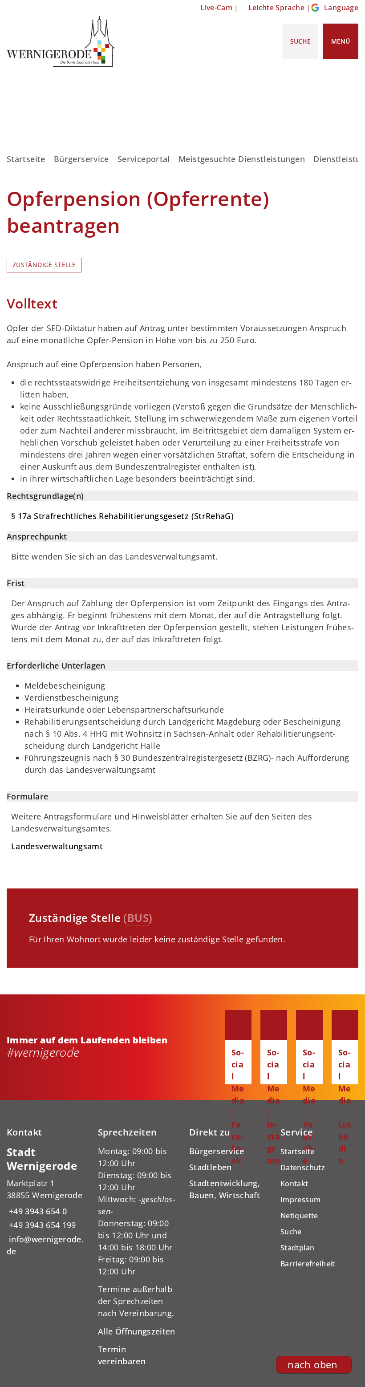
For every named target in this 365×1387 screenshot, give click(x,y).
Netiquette (299, 1216)
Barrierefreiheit (307, 1264)
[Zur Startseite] (61, 41)
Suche (291, 1232)
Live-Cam (216, 7)
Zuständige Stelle (44, 265)
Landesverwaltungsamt (57, 846)
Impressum (300, 1199)
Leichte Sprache (276, 7)
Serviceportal (144, 159)
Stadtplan (297, 1248)
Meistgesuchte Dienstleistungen (241, 159)
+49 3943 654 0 (37, 1211)
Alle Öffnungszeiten (136, 1331)
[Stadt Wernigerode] (46, 1201)
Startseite (26, 159)
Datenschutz (302, 1167)
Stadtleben (210, 1167)
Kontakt (294, 1183)
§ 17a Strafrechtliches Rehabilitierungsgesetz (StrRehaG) (122, 516)
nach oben (312, 1364)
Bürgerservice (81, 159)
